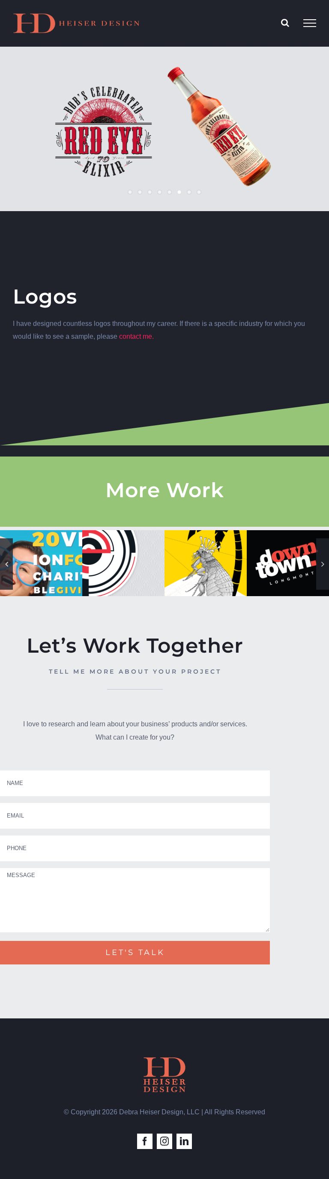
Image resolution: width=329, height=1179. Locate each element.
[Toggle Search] (285, 22)
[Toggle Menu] (309, 23)
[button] (6, 564)
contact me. (136, 336)
